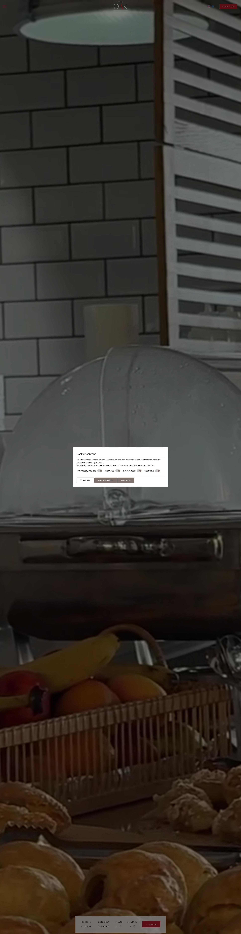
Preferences (129, 470)
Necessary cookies (87, 470)
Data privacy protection (143, 465)
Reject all (85, 480)
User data (149, 470)
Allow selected (105, 480)
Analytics (109, 470)
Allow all (125, 480)
